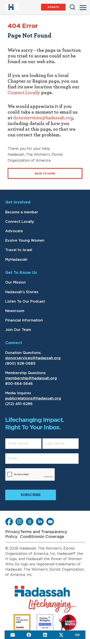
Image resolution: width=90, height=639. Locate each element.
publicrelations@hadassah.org (33, 398)
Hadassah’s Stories (21, 292)
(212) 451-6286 (19, 404)
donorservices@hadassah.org (43, 117)
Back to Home (45, 173)
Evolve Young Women (24, 240)
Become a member (21, 212)
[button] (83, 6)
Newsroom (14, 311)
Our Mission (15, 282)
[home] (11, 7)
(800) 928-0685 (20, 363)
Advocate (14, 231)
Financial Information (24, 320)
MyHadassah (16, 259)
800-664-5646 (19, 384)
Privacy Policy (12, 534)
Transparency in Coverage (54, 534)
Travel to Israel (18, 250)
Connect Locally (24, 92)
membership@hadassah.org (31, 378)
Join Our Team (18, 330)
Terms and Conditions (30, 534)
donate (53, 7)
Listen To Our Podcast (25, 301)
